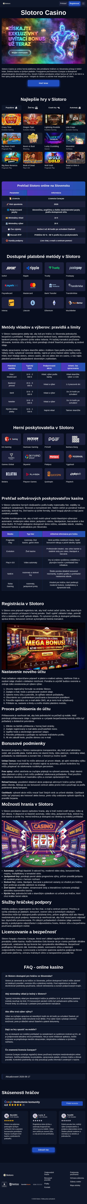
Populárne (10, 108)
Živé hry (31, 108)
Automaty (74, 108)
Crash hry (52, 108)
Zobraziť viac (43, 1150)
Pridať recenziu (72, 1103)
